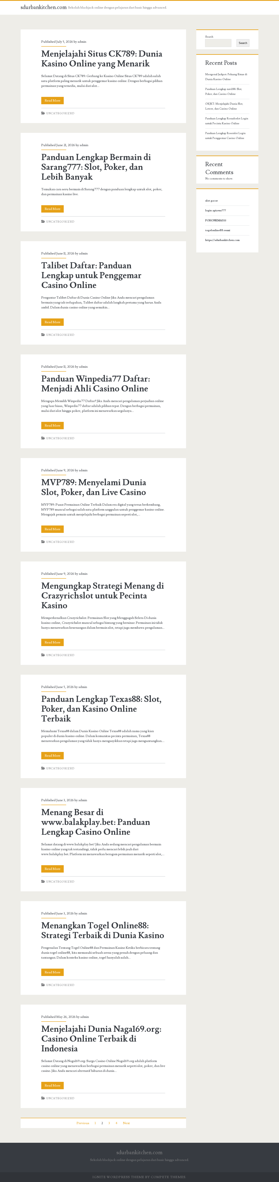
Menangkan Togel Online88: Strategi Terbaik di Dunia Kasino (102, 930)
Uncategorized (60, 113)
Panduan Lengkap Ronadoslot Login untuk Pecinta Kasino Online (226, 121)
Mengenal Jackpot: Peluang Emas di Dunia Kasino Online (226, 77)
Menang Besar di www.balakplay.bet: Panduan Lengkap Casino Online (95, 822)
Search (209, 36)
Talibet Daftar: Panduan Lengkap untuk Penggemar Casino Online (91, 275)
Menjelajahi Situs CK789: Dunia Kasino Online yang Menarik (101, 58)
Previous (83, 1123)
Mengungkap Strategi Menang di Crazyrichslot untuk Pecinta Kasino (102, 595)
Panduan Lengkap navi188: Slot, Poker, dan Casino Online (223, 91)
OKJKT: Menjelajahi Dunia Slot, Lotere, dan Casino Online (224, 106)
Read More (54, 101)
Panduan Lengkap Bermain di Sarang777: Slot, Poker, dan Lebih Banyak (96, 167)
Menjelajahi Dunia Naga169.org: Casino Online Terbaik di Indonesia (101, 1039)
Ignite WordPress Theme (118, 1177)
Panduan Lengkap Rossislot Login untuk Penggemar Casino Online (225, 136)
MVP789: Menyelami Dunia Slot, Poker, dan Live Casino (93, 487)
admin (82, 42)
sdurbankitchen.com (44, 7)
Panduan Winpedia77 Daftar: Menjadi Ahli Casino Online (95, 383)
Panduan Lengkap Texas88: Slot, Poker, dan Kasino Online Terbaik (101, 709)
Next (126, 1123)
